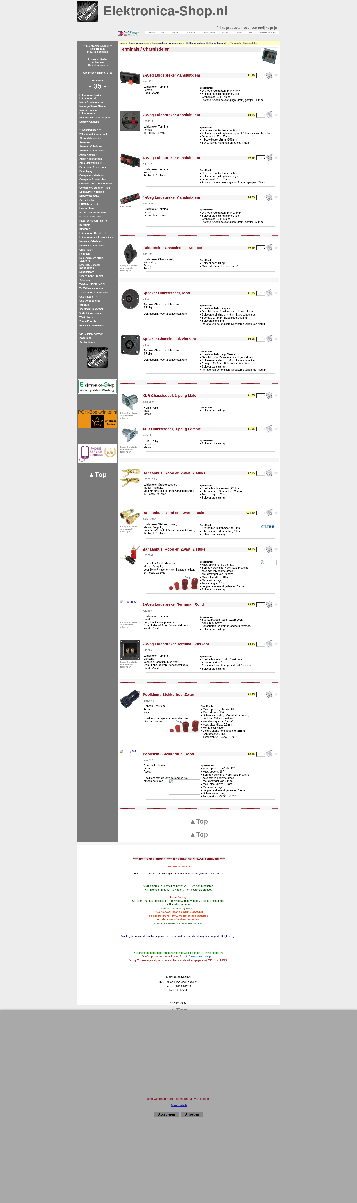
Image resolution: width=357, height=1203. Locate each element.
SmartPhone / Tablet (91, 276)
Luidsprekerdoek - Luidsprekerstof (90, 97)
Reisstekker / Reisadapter (94, 117)
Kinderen (84, 229)
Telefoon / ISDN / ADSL (92, 284)
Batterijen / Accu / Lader (93, 167)
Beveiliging (85, 171)
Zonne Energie (87, 321)
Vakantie (84, 305)
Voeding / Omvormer (91, 309)
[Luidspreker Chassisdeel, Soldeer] (130, 253)
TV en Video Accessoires (94, 292)
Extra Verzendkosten (91, 325)
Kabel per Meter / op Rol (93, 220)
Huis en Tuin (86, 208)
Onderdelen (86, 249)
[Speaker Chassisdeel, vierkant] (130, 344)
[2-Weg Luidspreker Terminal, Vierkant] (130, 650)
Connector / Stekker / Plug (94, 187)
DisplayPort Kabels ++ (92, 191)
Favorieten (190, 32)
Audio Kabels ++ (89, 154)
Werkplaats (86, 317)
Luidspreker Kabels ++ (92, 233)
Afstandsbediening (90, 138)
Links (250, 32)
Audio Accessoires (90, 158)
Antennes (85, 142)
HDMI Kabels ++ (88, 204)
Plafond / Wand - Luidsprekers (88, 112)
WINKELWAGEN (267, 32)
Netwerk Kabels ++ (90, 241)
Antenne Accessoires (92, 150)
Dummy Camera (89, 121)
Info (162, 32)
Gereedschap (87, 200)
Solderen (84, 280)
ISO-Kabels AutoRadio (92, 212)
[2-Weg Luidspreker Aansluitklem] (130, 121)
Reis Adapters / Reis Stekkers (91, 259)
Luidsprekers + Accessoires (96, 237)
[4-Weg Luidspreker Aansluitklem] (130, 199)
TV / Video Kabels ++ (91, 288)
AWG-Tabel (85, 338)
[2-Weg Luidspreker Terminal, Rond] (130, 610)
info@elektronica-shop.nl (209, 873)
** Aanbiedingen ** (90, 130)
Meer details (179, 1105)
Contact (174, 32)
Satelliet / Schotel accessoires (89, 266)
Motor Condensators (91, 102)
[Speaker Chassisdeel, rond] (130, 299)
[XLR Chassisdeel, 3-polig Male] (130, 401)
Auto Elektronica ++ (90, 163)
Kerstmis (84, 224)
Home (152, 32)
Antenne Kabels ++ (90, 146)
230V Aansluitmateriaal (93, 134)
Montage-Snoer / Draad (92, 106)
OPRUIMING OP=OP (91, 333)
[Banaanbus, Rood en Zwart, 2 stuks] (130, 478)
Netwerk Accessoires (92, 245)
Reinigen (84, 253)
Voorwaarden (208, 32)
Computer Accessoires (93, 179)
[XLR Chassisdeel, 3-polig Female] (130, 435)
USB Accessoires (89, 300)
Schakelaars (86, 272)
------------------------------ (91, 125)
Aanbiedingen (87, 342)
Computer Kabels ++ (91, 175)
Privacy (225, 32)
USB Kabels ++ (88, 296)
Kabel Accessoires (90, 216)
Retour (238, 32)
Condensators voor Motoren (95, 183)
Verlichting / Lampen (91, 313)
